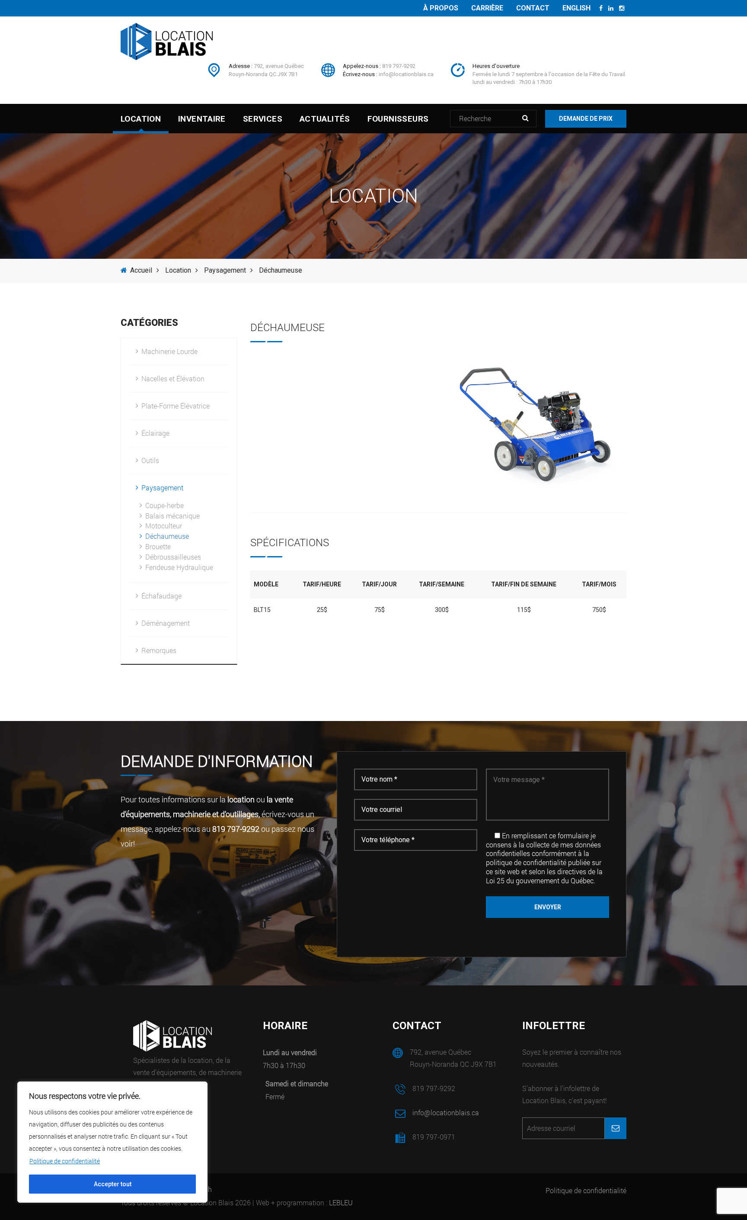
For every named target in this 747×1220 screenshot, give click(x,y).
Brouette (158, 546)
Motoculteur (163, 525)
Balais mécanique (172, 515)
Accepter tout (112, 1184)
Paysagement (225, 270)
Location (141, 119)
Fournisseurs (398, 119)
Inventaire (202, 119)
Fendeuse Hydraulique (179, 567)
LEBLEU (341, 1202)
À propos (440, 8)
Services (262, 119)
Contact (532, 8)
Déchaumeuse (167, 536)
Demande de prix (586, 118)
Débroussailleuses (173, 556)
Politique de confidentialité (64, 1161)
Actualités (325, 119)
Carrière (487, 8)
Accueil (141, 270)
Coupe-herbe (164, 505)
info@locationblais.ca (406, 74)
